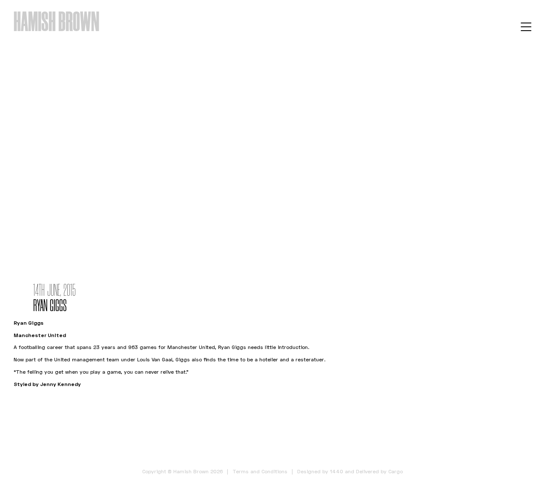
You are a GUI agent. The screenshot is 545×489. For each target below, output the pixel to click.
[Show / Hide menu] (526, 26)
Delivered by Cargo (379, 471)
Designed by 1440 (320, 471)
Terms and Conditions (259, 471)
